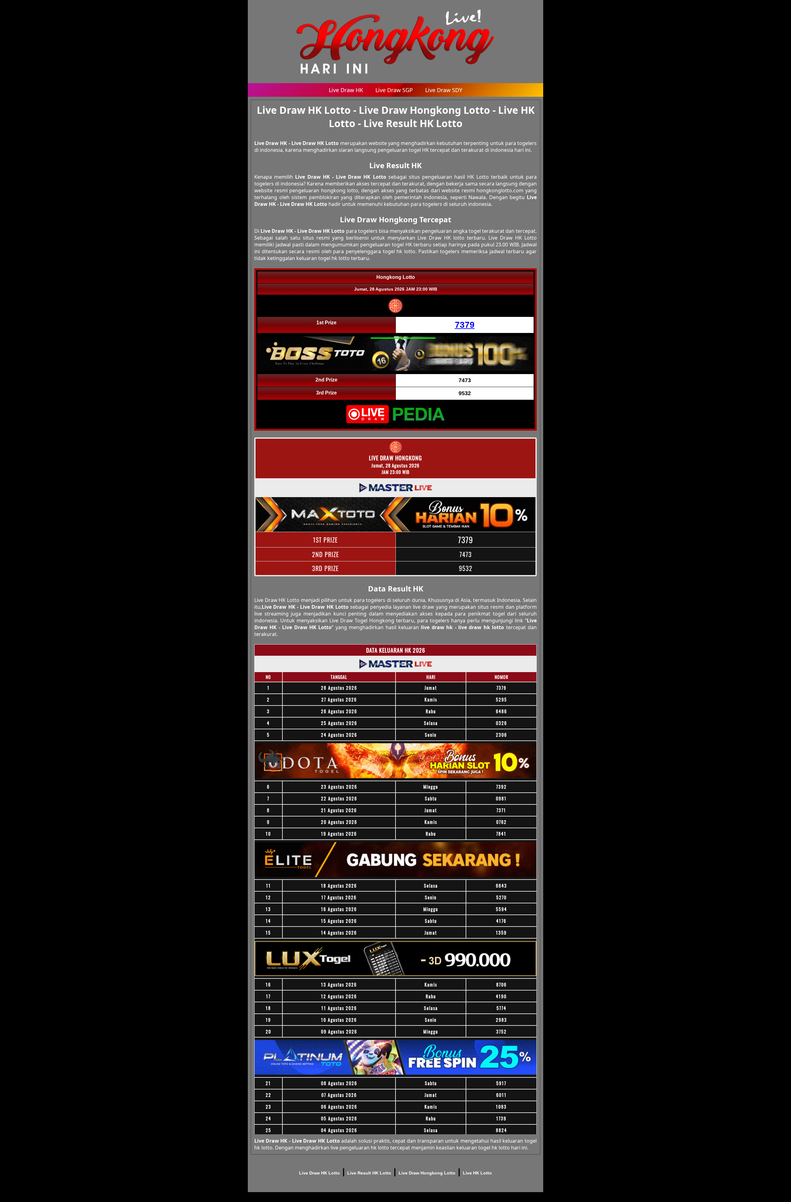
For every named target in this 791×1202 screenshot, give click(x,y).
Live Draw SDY (443, 90)
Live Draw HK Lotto (319, 1172)
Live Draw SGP (394, 90)
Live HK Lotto (477, 1172)
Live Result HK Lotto (369, 1172)
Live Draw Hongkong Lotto (427, 1172)
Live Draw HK (346, 90)
